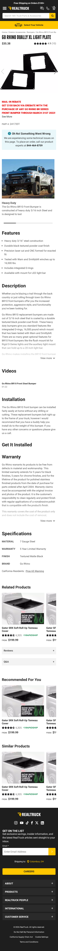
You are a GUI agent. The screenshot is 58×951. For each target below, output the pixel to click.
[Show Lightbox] (29, 71)
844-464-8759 (35, 145)
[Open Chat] (42, 8)
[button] (29, 883)
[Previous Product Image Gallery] (3, 71)
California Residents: (23, 571)
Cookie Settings (41, 937)
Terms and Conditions (29, 942)
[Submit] (52, 851)
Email (5, 846)
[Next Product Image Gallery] (55, 71)
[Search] (52, 16)
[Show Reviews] (45, 43)
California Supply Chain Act (21, 937)
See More (7, 116)
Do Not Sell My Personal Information (29, 932)
